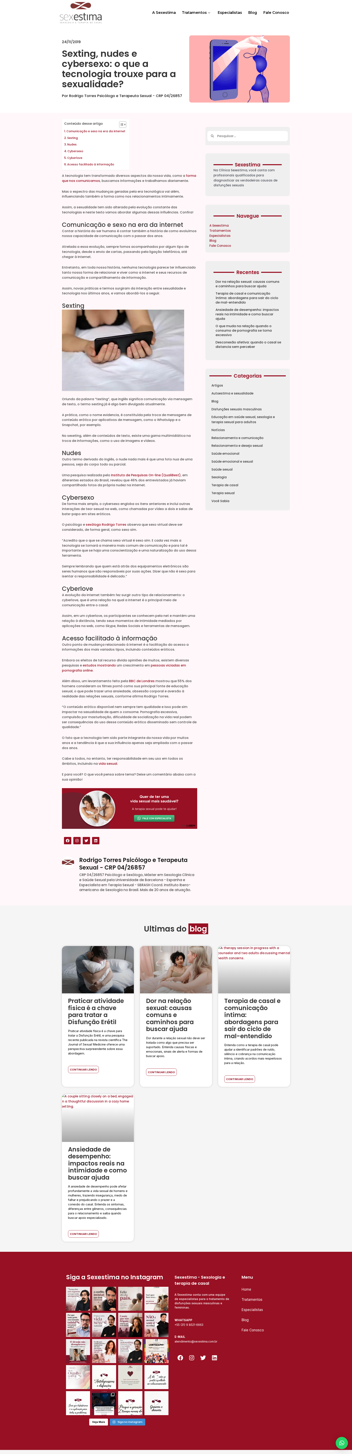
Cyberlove (75, 158)
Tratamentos (194, 12)
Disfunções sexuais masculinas (236, 409)
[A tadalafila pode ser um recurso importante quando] (78, 1325)
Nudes (72, 144)
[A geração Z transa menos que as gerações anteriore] (104, 1403)
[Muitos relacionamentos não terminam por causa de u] (104, 1299)
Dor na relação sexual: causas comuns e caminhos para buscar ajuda (247, 283)
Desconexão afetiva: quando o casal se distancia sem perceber (248, 344)
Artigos (217, 385)
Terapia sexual (223, 493)
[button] (342, 1443)
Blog (252, 12)
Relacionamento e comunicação (237, 438)
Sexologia (219, 477)
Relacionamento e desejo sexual (237, 446)
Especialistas (230, 12)
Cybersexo (75, 151)
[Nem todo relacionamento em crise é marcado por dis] (130, 1325)
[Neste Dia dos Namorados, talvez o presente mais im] (130, 1377)
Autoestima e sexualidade (232, 393)
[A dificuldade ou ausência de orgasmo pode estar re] (78, 1299)
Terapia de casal (224, 485)
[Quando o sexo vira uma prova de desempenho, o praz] (156, 1299)
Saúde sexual (222, 469)
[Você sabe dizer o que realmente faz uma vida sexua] (104, 1325)
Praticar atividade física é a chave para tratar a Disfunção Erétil (96, 1011)
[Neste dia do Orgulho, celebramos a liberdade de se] (156, 1351)
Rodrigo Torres (114, 524)
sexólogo (93, 524)
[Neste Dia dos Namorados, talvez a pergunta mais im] (156, 1377)
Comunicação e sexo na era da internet (95, 131)
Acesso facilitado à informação (90, 164)
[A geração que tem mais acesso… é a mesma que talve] (130, 1403)
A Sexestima (164, 12)
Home (246, 1289)
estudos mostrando (99, 665)
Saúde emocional (225, 453)
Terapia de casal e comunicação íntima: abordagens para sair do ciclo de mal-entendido (247, 298)
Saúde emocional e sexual (232, 461)
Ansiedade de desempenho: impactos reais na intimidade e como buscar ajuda (247, 314)
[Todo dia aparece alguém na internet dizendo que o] (78, 1403)
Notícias (218, 430)
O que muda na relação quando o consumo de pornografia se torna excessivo (244, 330)
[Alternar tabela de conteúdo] (120, 124)
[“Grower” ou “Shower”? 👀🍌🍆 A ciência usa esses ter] (156, 1403)
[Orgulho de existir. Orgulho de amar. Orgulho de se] (78, 1377)
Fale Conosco (276, 12)
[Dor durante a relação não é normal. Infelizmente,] (156, 1325)
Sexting (73, 138)
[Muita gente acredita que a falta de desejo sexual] (130, 1351)
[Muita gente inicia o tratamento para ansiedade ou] (104, 1377)
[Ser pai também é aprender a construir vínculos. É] (130, 1299)
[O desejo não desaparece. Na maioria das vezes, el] (78, 1351)
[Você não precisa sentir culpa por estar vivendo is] (104, 1351)
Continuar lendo (83, 1069)
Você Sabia (220, 501)
